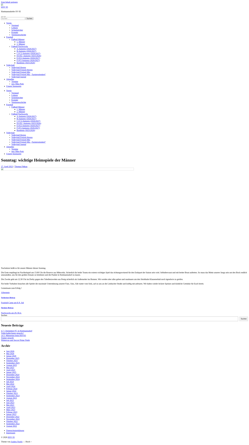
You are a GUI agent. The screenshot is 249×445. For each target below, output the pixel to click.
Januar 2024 (11, 391)
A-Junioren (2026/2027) (26, 49)
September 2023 (13, 396)
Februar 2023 (11, 412)
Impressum (10, 433)
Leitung (14, 28)
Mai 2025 (10, 368)
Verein (9, 23)
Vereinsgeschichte (18, 35)
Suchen (4, 315)
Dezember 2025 (12, 358)
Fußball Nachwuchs (19, 46)
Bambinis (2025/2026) (26, 63)
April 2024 (10, 386)
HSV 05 (4, 7)
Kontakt (14, 32)
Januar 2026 (11, 356)
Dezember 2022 (12, 417)
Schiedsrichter (17, 30)
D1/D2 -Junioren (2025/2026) (29, 56)
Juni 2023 (10, 403)
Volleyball (10, 65)
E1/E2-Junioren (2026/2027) (28, 58)
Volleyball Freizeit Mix (20, 72)
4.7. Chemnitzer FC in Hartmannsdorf (16, 331)
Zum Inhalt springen (9, 2)
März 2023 (10, 410)
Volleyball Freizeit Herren (22, 70)
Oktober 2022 (12, 421)
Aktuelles (10, 79)
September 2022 (13, 424)
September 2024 (13, 379)
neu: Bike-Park (17, 84)
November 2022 (13, 419)
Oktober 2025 (12, 361)
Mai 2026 (10, 353)
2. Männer (21, 44)
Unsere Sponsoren (13, 86)
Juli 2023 (10, 400)
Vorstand (15, 25)
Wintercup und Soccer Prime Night (15, 340)
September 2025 (13, 363)
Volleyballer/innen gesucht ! (12, 333)
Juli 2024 (10, 382)
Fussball (9, 37)
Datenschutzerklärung (15, 430)
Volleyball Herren (18, 67)
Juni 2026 (10, 351)
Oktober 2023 (12, 393)
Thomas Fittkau (21, 166)
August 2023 (11, 398)
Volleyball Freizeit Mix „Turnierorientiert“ (28, 74)
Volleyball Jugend (18, 77)
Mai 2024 (10, 384)
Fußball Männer (18, 39)
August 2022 (11, 426)
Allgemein (5, 292)
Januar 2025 (11, 372)
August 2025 (11, 365)
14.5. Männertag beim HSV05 (13, 335)
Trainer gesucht (7, 338)
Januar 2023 (11, 414)
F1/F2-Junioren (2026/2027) (28, 60)
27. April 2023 (7, 166)
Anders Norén (16, 442)
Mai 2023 (10, 405)
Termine (14, 81)
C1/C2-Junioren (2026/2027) (28, 53)
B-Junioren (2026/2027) (26, 51)
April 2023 (10, 407)
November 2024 (13, 377)
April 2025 (10, 370)
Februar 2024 (11, 389)
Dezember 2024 (12, 375)
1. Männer (21, 42)
